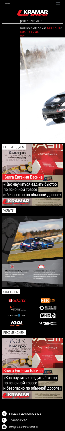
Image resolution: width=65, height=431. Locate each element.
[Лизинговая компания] (17, 310)
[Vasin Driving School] (48, 326)
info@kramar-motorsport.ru (23, 427)
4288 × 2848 (53, 28)
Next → (24, 35)
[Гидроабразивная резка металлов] (17, 318)
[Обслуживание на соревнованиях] (32, 285)
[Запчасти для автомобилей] (17, 303)
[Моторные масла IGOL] (17, 326)
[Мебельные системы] (48, 303)
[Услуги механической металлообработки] (48, 310)
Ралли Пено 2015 (29, 31)
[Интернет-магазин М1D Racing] (48, 318)
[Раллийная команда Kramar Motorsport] (32, 13)
